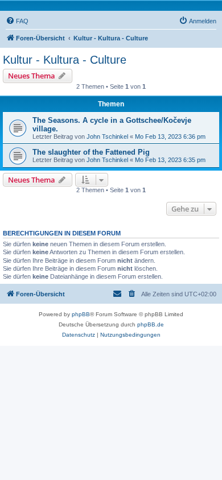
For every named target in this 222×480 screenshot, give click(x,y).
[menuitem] (17, 21)
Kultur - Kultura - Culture (64, 59)
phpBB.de (150, 324)
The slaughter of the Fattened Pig (91, 152)
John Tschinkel (107, 136)
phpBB (81, 314)
